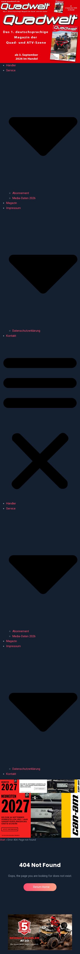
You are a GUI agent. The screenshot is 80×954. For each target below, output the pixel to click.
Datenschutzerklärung (26, 330)
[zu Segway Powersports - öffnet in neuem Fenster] (40, 932)
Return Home (41, 886)
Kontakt (11, 336)
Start (2, 839)
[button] (40, 421)
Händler (11, 65)
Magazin (11, 203)
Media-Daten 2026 (24, 198)
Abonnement (20, 193)
